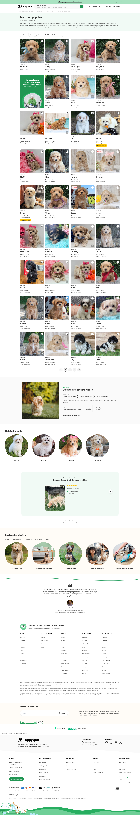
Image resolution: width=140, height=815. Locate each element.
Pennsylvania (85, 667)
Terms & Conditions (98, 772)
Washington (23, 660)
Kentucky (104, 650)
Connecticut (85, 637)
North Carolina (106, 660)
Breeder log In (70, 762)
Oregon (22, 654)
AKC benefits (42, 769)
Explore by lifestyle (14, 771)
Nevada (22, 650)
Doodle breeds (17, 568)
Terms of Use (12, 798)
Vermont (84, 674)
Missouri (63, 657)
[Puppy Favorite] (42, 41)
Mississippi (105, 657)
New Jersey (85, 660)
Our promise (122, 769)
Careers (121, 779)
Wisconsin (64, 674)
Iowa (62, 644)
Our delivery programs (125, 772)
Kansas (63, 647)
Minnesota (64, 654)
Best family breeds (97, 568)
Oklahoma (43, 644)
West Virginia (106, 674)
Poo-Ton (71, 460)
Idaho (21, 644)
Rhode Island (85, 670)
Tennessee (105, 667)
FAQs (94, 769)
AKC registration (43, 766)
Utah (21, 657)
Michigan (63, 650)
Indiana (63, 640)
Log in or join (42, 762)
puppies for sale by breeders (52, 628)
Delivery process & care (63, 11)
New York (84, 664)
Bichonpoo (97, 460)
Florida (104, 644)
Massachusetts (86, 654)
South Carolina (106, 664)
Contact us (96, 762)
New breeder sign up (72, 766)
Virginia (104, 670)
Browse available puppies (26, 11)
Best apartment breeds (44, 568)
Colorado (22, 640)
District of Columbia (87, 644)
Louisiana (104, 654)
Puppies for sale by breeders (15, 733)
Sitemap (30, 798)
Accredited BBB (38, 798)
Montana (22, 647)
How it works (49, 11)
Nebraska (64, 660)
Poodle (16, 460)
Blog (120, 776)
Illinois (63, 637)
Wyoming (23, 664)
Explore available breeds (16, 767)
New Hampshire (86, 657)
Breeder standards (71, 769)
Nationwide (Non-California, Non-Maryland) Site (73, 798)
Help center (96, 766)
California (22, 637)
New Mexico (44, 640)
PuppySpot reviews (44, 779)
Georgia (104, 647)
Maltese (44, 460)
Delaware (84, 640)
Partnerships (42, 776)
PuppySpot (4, 733)
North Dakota (65, 664)
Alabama (104, 637)
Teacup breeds (71, 568)
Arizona (43, 637)
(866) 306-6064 (90, 742)
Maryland (84, 650)
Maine (83, 647)
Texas (42, 647)
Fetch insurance (43, 772)
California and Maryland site (51, 798)
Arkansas (104, 640)
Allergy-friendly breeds (125, 568)
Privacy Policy (22, 798)
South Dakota (65, 670)
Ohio (62, 667)
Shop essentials (13, 774)
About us (39, 11)
